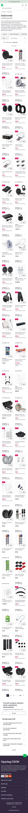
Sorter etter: (9, 42)
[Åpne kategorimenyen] (25, 5)
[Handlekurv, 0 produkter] (22, 5)
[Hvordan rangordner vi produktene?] (4, 42)
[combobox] (14, 8)
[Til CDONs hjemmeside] (2, 5)
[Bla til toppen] (24, 755)
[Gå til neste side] (23, 695)
